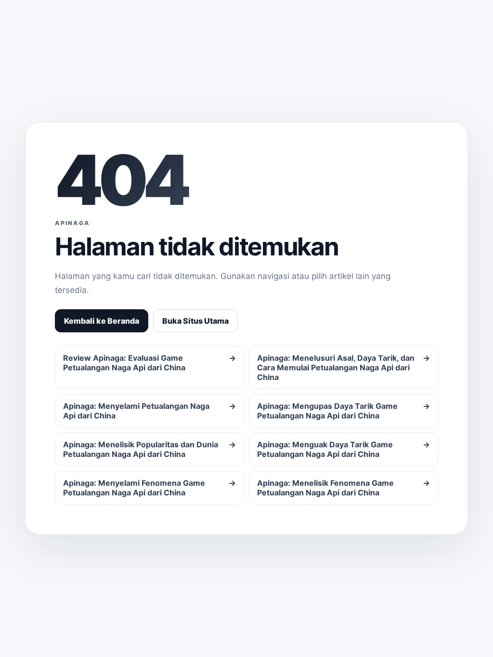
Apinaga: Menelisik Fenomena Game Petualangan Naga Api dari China (343, 487)
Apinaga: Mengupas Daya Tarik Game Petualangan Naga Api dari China (343, 410)
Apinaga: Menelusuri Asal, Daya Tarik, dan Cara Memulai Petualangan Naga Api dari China (343, 367)
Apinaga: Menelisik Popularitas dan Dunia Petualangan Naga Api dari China (149, 449)
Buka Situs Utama (195, 321)
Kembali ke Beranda (101, 321)
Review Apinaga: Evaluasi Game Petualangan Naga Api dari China (149, 362)
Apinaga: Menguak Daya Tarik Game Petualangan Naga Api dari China (343, 449)
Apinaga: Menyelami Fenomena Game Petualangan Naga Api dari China (149, 487)
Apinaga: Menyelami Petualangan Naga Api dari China (149, 410)
